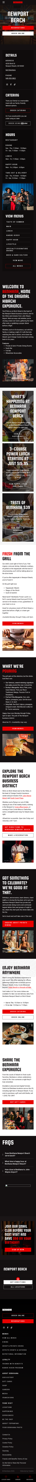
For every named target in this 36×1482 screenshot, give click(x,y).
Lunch (9, 231)
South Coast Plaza (16, 798)
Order (18, 1479)
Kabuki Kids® (13, 235)
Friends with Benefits (12, 1364)
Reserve (30, 1479)
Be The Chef (7, 1419)
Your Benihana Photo (12, 1427)
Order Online (18, 33)
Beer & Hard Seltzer (17, 255)
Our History (8, 1377)
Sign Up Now (18, 1250)
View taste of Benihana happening (18, 530)
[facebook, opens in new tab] (10, 84)
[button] (18, 1154)
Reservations (18, 28)
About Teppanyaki (10, 1423)
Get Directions (11, 70)
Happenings (7, 1411)
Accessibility (7, 1455)
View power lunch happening (18, 485)
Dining (5, 1342)
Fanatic (31, 1471)
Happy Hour (12, 240)
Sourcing (5, 1451)
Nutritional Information (14, 1354)
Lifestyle (11, 244)
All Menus (18, 266)
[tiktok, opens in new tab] (14, 84)
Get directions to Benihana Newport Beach (17, 828)
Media (5, 1393)
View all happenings (18, 435)
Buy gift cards (18, 1102)
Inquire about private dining (16, 924)
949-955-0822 (11, 78)
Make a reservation (18, 835)
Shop (4, 1385)
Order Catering (18, 110)
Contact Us (6, 1435)
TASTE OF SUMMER (15, 222)
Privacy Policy (7, 1439)
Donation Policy (7, 1447)
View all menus (9, 1338)
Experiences (8, 1415)
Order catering (18, 1012)
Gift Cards (7, 1381)
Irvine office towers (21, 807)
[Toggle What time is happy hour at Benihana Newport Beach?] (2, 1162)
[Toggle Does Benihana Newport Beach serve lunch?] (2, 1154)
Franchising (8, 1397)
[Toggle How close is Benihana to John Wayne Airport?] (2, 1171)
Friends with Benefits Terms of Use (14, 1459)
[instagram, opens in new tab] (7, 84)
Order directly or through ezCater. (19, 987)
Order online (18, 1017)
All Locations (18, 1287)
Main (8, 226)
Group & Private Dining (13, 1346)
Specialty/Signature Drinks (17, 250)
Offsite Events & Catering (14, 1350)
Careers (6, 1389)
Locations (6, 1479)
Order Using (14, 123)
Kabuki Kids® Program (12, 1368)
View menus (18, 623)
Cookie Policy (7, 1443)
